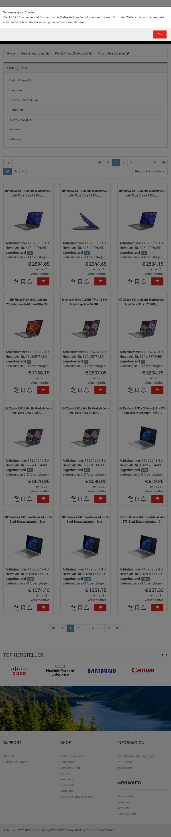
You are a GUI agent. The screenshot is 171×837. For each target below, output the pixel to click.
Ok (160, 34)
